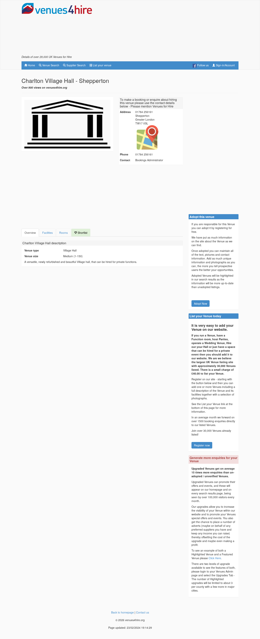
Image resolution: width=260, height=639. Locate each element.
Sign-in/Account (225, 65)
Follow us (202, 65)
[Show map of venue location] (158, 137)
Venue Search (50, 65)
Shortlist (82, 233)
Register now (202, 445)
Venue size (31, 256)
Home (31, 65)
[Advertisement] (169, 28)
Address (125, 112)
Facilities (47, 233)
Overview (30, 233)
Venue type (31, 250)
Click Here (215, 558)
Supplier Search (76, 65)
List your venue (101, 65)
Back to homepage (122, 612)
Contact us (142, 612)
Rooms (63, 233)
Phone (124, 154)
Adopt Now (200, 303)
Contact (125, 160)
